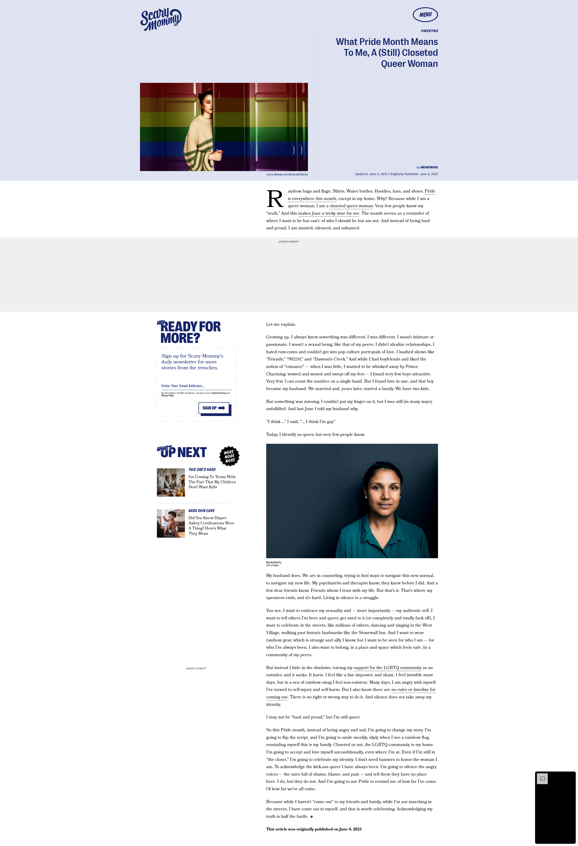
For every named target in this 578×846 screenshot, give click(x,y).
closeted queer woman (351, 206)
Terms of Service (218, 393)
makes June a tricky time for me (328, 213)
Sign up (210, 408)
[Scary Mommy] (161, 19)
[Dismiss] (570, 775)
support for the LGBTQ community (388, 668)
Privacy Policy (167, 395)
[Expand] (540, 775)
